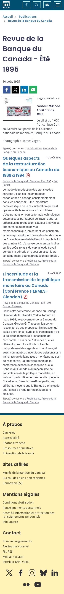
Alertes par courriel (16, 546)
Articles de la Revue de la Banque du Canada (29, 262)
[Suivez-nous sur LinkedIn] (54, 575)
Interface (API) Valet (16, 562)
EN (47, 5)
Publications (28, 17)
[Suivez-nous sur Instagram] (32, 575)
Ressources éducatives (18, 448)
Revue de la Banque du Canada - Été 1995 (27, 181)
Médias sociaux (13, 557)
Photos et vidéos (14, 443)
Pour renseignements (17, 541)
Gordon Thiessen (12, 306)
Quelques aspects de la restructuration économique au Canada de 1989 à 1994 (31, 167)
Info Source (10, 522)
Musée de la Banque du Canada (24, 473)
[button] (6, 89)
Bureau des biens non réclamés (24, 478)
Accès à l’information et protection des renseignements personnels (28, 515)
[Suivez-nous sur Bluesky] (43, 575)
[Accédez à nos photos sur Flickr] (26, 587)
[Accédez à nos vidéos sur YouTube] (37, 587)
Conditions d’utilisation (18, 502)
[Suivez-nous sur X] (9, 575)
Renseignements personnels (22, 508)
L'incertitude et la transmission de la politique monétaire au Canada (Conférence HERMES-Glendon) (31, 285)
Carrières (9, 432)
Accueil (8, 17)
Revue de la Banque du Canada (30, 21)
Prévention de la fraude (18, 453)
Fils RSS (8, 551)
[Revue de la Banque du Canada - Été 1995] (18, 109)
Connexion (13, 483)
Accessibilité (11, 438)
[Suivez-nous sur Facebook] (21, 575)
